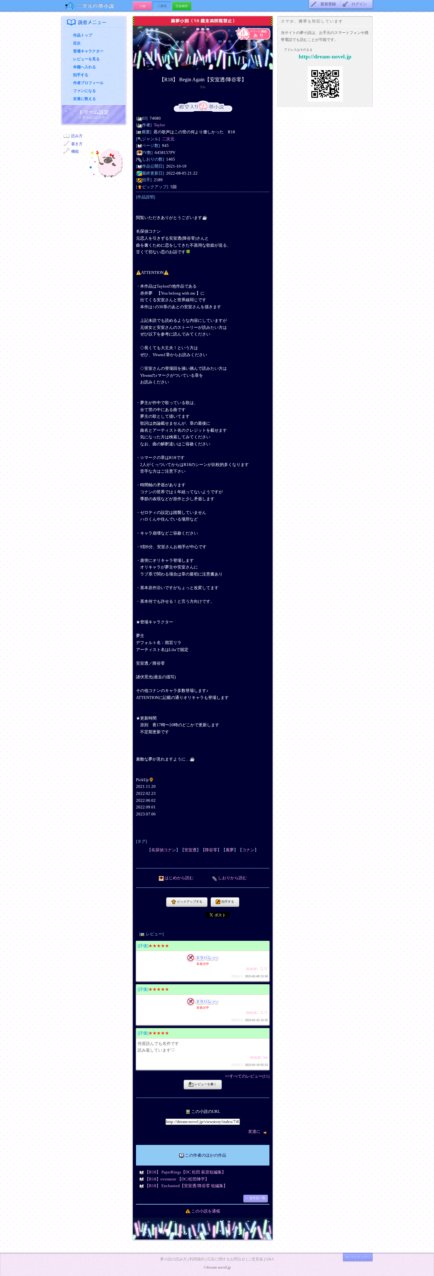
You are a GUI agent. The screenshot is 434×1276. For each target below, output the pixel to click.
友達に (254, 1131)
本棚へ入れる (84, 67)
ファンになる (84, 91)
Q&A (270, 1259)
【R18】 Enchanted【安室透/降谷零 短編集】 (186, 1185)
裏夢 (230, 849)
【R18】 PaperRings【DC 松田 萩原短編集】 (185, 1172)
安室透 (190, 849)
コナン (248, 849)
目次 (77, 43)
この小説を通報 (205, 1211)
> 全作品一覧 (255, 1198)
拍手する (80, 75)
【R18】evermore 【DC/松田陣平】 (177, 1179)
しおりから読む (232, 877)
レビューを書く (205, 1084)
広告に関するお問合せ (226, 1259)
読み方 (77, 136)
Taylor (159, 125)
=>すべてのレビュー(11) (247, 1076)
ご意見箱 (255, 1259)
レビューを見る (86, 59)
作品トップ (82, 35)
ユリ (264, 968)
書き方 (77, 144)
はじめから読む (179, 877)
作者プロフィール (88, 83)
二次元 (168, 138)
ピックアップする (189, 901)
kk (265, 1057)
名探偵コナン (163, 849)
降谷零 (211, 849)
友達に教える (84, 98)
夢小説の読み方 (173, 1259)
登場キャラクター (88, 51)
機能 (75, 151)
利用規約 (197, 1259)
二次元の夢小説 (97, 5)
